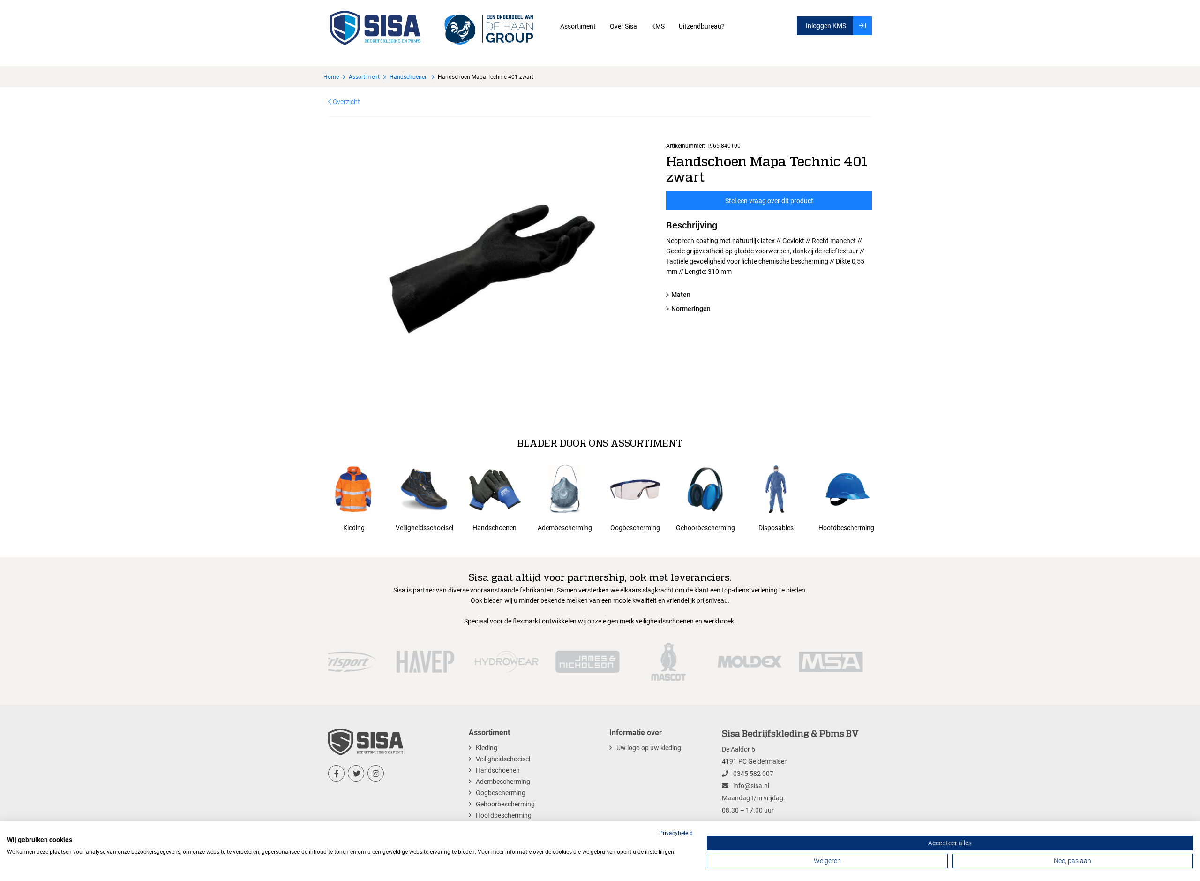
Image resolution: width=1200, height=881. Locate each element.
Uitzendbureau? (702, 26)
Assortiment (578, 26)
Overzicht (345, 102)
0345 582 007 (753, 773)
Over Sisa (623, 26)
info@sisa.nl (751, 786)
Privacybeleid (676, 833)
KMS (658, 26)
